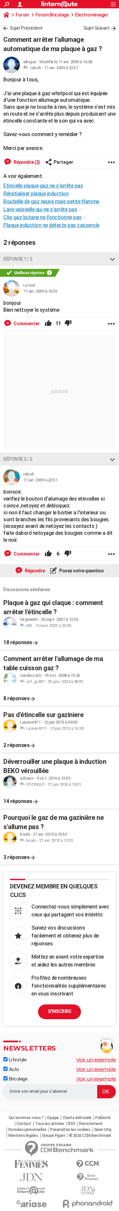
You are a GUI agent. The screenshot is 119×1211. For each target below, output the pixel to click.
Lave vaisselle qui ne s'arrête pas (40, 209)
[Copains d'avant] (31, 1190)
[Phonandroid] (88, 1203)
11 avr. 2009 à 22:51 (61, 67)
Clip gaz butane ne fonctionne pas (42, 217)
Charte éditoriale (77, 1117)
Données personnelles (27, 1129)
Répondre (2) (26, 162)
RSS (71, 1123)
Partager (63, 162)
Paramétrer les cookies (70, 1129)
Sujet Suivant (96, 28)
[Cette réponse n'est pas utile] (68, 323)
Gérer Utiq (102, 1129)
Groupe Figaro (53, 1135)
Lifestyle (17, 1060)
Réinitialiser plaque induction (35, 193)
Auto (13, 1069)
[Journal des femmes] (31, 1164)
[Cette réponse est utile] (48, 323)
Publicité (103, 1117)
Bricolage (17, 1079)
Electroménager (91, 14)
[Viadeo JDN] (88, 1190)
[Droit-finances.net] (88, 1177)
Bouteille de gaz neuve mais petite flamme (51, 201)
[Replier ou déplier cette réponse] (112, 259)
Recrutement (91, 1123)
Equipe (53, 1117)
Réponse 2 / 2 (17, 459)
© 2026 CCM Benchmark (90, 1135)
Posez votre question (81, 570)
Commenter (26, 323)
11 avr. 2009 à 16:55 (40, 291)
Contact (24, 1123)
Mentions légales (23, 1135)
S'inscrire (59, 1011)
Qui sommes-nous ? (26, 1117)
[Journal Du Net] (31, 1177)
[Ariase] (31, 1203)
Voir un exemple (96, 1059)
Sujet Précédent (26, 28)
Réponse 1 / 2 (17, 259)
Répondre (34, 570)
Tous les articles (49, 1123)
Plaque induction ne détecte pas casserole (51, 225)
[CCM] (88, 1164)
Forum (22, 14)
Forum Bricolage (52, 14)
